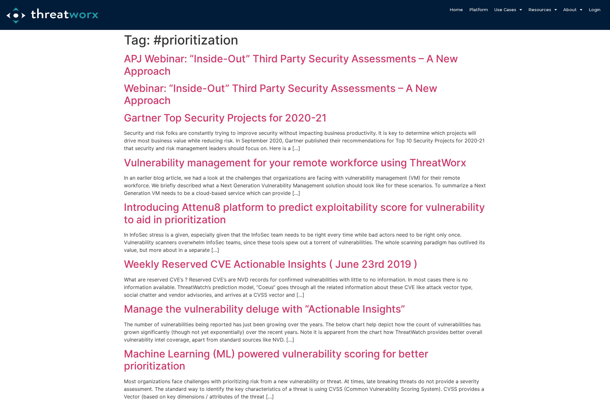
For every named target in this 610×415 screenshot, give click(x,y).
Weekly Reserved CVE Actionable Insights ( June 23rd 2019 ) (270, 264)
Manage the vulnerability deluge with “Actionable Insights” (264, 309)
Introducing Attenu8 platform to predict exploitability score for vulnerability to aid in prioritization (304, 213)
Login (594, 9)
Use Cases (505, 9)
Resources (539, 9)
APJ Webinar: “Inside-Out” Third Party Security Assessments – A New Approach (291, 64)
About (570, 9)
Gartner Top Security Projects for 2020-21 (225, 118)
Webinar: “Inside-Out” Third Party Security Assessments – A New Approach (280, 94)
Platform (478, 9)
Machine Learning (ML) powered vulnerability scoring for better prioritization (276, 360)
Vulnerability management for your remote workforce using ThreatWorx (295, 162)
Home (456, 9)
